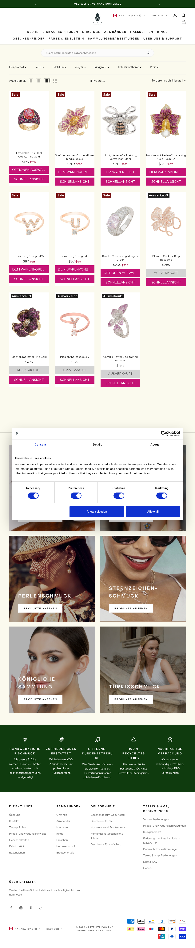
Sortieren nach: (167, 80)
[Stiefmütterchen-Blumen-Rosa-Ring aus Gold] (74, 120)
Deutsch (157, 15)
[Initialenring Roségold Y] (74, 322)
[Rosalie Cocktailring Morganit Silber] (120, 221)
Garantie (148, 868)
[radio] (31, 80)
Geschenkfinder (29, 38)
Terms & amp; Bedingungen (160, 855)
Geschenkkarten (19, 840)
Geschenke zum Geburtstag (108, 814)
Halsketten (141, 32)
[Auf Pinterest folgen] (31, 908)
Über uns (14, 814)
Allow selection (97, 511)
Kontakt (13, 821)
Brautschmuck (65, 852)
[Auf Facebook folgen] (11, 908)
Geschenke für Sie (102, 821)
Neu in (33, 32)
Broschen (62, 840)
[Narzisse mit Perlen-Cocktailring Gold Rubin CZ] (166, 120)
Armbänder (115, 32)
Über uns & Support (162, 38)
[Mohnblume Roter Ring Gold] (29, 322)
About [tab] (154, 444)
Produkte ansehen (40, 608)
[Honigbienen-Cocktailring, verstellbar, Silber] (120, 120)
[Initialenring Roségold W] (29, 221)
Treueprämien (17, 827)
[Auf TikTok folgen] (41, 908)
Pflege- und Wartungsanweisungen (164, 825)
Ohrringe (91, 32)
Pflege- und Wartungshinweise (27, 833)
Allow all (153, 511)
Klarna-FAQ (150, 861)
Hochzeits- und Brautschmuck (109, 827)
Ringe (162, 32)
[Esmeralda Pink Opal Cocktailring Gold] (29, 119)
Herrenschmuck (66, 846)
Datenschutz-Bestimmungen (160, 849)
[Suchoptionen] (150, 53)
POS (104, 927)
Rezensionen (17, 852)
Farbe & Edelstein (66, 38)
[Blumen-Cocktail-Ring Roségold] (166, 221)
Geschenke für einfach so (106, 844)
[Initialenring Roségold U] (74, 221)
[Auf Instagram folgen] (21, 908)
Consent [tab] (40, 444)
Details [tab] (97, 444)
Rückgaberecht (152, 832)
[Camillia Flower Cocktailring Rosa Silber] (120, 322)
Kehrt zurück (16, 846)
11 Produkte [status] (97, 80)
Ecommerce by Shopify (95, 930)
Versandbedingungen (156, 819)
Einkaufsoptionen (60, 32)
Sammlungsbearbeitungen (114, 38)
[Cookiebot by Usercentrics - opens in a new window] (163, 433)
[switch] (76, 496)
